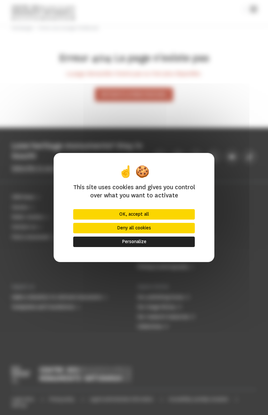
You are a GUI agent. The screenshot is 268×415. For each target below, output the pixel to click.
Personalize (134, 242)
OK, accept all (134, 214)
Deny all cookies (134, 228)
